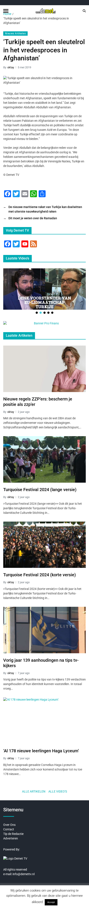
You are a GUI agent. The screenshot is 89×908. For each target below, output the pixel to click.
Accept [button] (51, 902)
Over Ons (9, 824)
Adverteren (10, 838)
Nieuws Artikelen (15, 33)
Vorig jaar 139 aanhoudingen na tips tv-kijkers (41, 663)
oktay (10, 67)
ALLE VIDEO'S (57, 791)
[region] (44, 291)
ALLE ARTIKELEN (33, 791)
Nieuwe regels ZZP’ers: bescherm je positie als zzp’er (37, 401)
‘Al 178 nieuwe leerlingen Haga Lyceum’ (41, 750)
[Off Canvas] (5, 11)
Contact (8, 829)
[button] (37, 313)
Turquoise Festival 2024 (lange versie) (39, 489)
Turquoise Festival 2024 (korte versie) (39, 574)
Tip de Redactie (13, 834)
